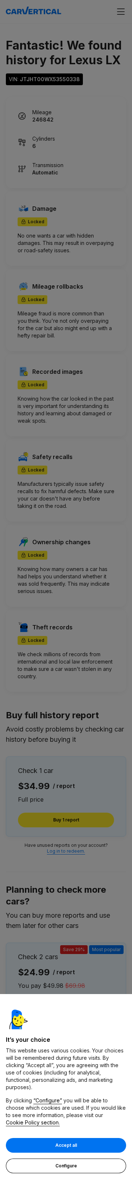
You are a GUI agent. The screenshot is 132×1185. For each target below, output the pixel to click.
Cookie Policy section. (33, 1122)
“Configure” (47, 1100)
